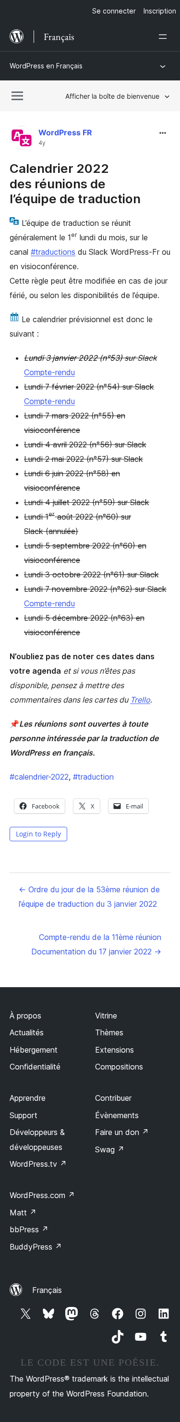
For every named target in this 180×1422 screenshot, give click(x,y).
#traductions (53, 252)
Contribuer (113, 1098)
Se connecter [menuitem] (114, 11)
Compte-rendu (49, 372)
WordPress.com (42, 1195)
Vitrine (106, 1015)
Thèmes (109, 1032)
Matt (23, 1212)
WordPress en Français (46, 66)
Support (23, 1115)
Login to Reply (38, 833)
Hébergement (34, 1050)
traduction (93, 777)
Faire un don (122, 1132)
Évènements (117, 1115)
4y (42, 143)
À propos (25, 1015)
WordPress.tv (38, 1164)
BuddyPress (36, 1247)
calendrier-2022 (39, 777)
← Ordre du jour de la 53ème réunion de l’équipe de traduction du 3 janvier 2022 (89, 897)
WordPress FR (65, 132)
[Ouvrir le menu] (164, 36)
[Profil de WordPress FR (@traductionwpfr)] (22, 140)
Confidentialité (35, 1066)
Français (47, 1290)
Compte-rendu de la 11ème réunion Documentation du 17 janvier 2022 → (96, 944)
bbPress (29, 1229)
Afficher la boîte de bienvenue (112, 96)
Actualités (27, 1032)
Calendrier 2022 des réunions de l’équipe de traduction (75, 183)
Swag (109, 1149)
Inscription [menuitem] (160, 11)
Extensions (114, 1050)
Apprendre (28, 1098)
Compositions (119, 1066)
